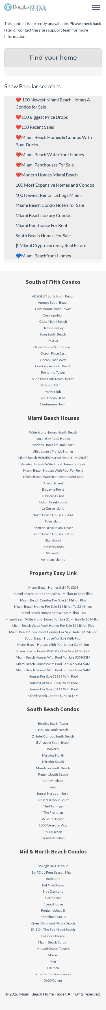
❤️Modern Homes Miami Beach (47, 174)
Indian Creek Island (53, 502)
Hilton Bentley (53, 328)
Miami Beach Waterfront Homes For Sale (53, 476)
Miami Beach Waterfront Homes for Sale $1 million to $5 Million (53, 619)
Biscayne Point (53, 489)
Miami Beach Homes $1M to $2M (53, 587)
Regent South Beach (53, 774)
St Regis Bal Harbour (53, 866)
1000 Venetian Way (53, 825)
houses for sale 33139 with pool (53, 676)
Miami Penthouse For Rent (42, 225)
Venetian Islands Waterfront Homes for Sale (53, 464)
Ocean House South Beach (53, 347)
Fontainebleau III (53, 917)
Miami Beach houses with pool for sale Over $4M (53, 670)
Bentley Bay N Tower (53, 723)
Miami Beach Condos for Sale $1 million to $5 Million (53, 594)
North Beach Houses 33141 (53, 515)
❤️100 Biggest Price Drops (42, 117)
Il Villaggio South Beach (53, 742)
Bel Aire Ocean (53, 885)
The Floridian (53, 812)
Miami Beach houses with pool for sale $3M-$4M (53, 664)
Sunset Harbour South (53, 800)
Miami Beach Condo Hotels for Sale (50, 205)
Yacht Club (53, 392)
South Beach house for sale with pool (53, 638)
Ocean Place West (53, 360)
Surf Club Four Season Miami (53, 872)
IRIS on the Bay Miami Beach (53, 929)
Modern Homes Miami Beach (53, 445)
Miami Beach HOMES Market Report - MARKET (53, 457)
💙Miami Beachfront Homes (43, 255)
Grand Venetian (53, 838)
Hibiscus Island (53, 496)
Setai (53, 787)
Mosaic (53, 955)
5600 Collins (53, 980)
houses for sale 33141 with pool (53, 689)
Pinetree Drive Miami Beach (53, 528)
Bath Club (53, 878)
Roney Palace (53, 780)
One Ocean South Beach (53, 366)
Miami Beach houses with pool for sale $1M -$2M (53, 651)
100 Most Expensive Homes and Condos (55, 185)
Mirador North (53, 755)
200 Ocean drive (53, 398)
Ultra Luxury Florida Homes (53, 451)
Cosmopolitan (53, 315)
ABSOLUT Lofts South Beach (53, 296)
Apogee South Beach (53, 302)
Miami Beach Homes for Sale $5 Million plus (53, 613)
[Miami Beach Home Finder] (25, 7)
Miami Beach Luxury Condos (43, 215)
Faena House (53, 904)
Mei (53, 961)
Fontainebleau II (53, 910)
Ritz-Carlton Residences (53, 974)
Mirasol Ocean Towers (53, 948)
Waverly (53, 749)
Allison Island (53, 483)
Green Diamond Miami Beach (53, 923)
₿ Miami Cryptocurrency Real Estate (51, 245)
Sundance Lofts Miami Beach (53, 379)
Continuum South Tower (53, 309)
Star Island (53, 540)
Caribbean (53, 898)
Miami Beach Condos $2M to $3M (53, 696)
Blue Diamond (53, 891)
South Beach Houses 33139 (53, 534)
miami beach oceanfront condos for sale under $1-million (53, 632)
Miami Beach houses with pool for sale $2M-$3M (53, 657)
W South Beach (53, 819)
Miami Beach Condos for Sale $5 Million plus (53, 600)
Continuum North (53, 404)
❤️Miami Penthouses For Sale (45, 164)
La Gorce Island (53, 508)
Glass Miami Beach (53, 321)
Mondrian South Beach (53, 768)
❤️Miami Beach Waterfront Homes (50, 154)
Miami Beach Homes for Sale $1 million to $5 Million (53, 606)
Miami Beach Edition (53, 942)
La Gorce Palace (53, 936)
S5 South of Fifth (53, 385)
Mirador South (53, 761)
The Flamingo (53, 806)
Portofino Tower (53, 372)
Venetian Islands (53, 559)
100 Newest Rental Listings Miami (49, 195)
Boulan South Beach (53, 730)
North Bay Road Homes (53, 438)
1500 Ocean (53, 832)
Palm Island (53, 521)
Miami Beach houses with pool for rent (53, 470)
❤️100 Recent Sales (35, 127)
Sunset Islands (53, 547)
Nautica (53, 968)
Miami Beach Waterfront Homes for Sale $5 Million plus (53, 625)
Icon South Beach (53, 334)
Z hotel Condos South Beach (53, 736)
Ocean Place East (53, 353)
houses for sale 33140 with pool (53, 683)
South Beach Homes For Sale (43, 235)
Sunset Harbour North (53, 793)
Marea (53, 340)
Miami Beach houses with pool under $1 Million (53, 644)
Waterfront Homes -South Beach (53, 432)
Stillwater (53, 553)
